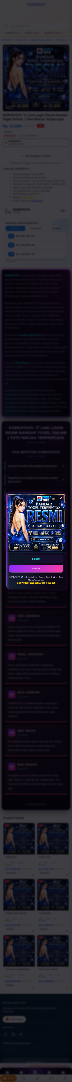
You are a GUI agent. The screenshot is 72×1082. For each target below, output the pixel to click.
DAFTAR (35, 568)
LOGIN (36, 559)
